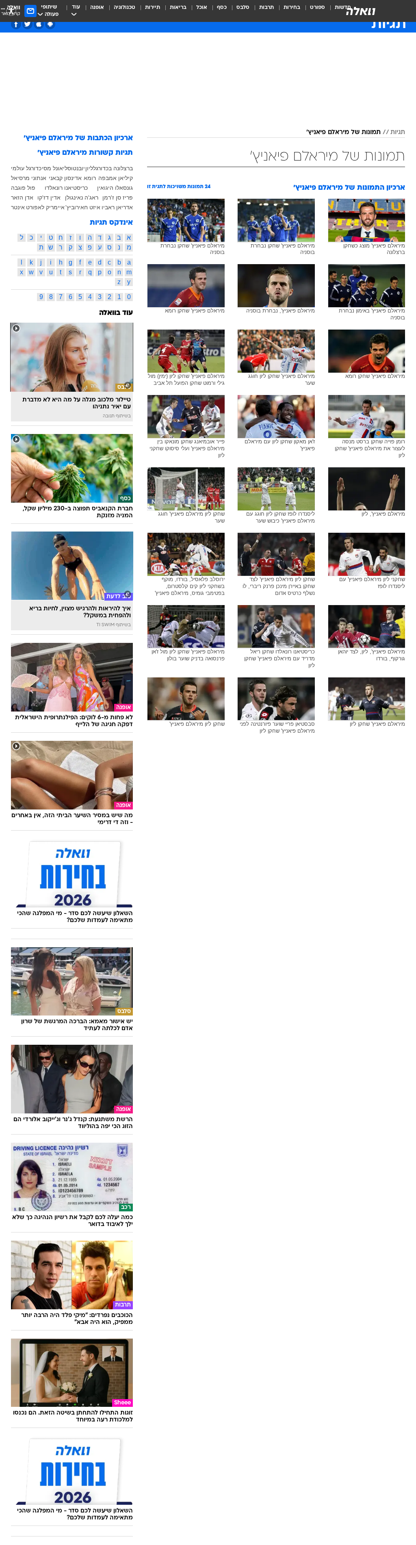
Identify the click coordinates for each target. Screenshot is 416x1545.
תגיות (397, 132)
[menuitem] (312, 11)
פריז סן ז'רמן (117, 197)
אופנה (97, 7)
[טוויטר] (27, 24)
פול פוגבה (23, 187)
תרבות (266, 7)
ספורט (317, 7)
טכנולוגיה (124, 7)
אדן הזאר (22, 197)
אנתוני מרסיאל (28, 178)
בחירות (292, 7)
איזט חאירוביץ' (82, 207)
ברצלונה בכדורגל (113, 168)
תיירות (152, 7)
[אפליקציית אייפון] (39, 24)
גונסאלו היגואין (115, 187)
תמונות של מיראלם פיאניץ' (343, 132)
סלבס (242, 7)
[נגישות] (11, 11)
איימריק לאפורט (45, 207)
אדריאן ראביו (117, 207)
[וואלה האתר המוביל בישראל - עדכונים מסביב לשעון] (360, 11)
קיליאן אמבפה (115, 178)
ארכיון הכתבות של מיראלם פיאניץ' (78, 138)
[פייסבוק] (16, 24)
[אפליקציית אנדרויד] (50, 24)
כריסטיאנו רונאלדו (66, 187)
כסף (222, 7)
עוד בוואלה (116, 313)
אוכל (201, 7)
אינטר (18, 207)
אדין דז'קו (49, 197)
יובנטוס (76, 168)
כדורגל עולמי (26, 168)
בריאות (178, 7)
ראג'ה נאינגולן (81, 197)
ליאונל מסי (54, 168)
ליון (89, 168)
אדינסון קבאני (65, 178)
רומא (90, 178)
